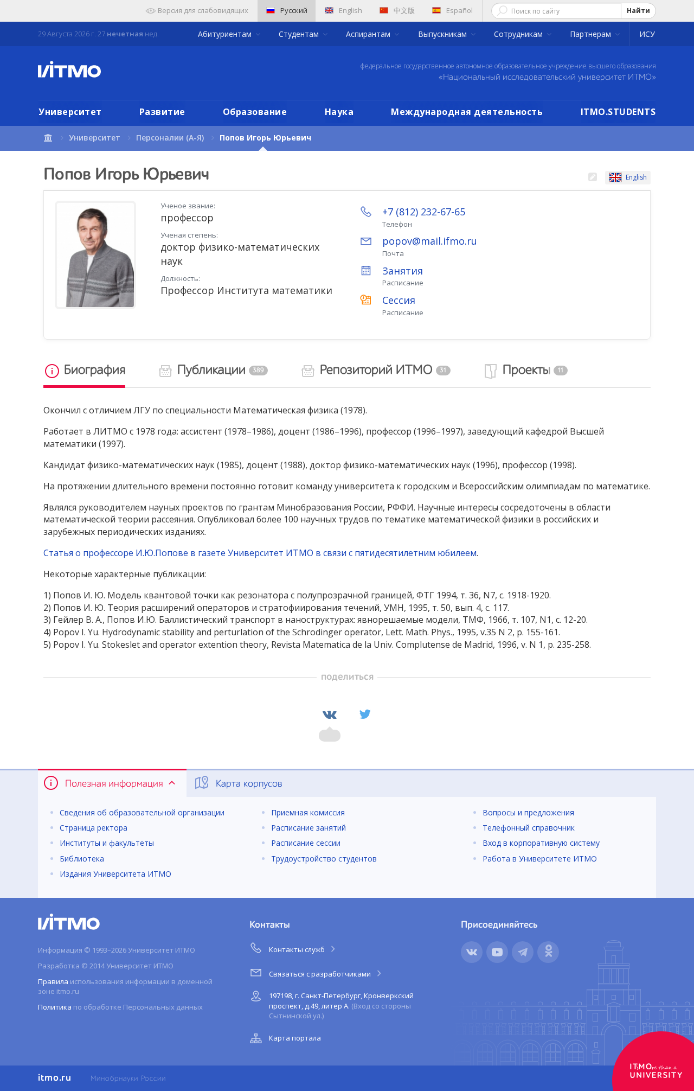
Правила (53, 981)
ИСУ (647, 34)
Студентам (300, 34)
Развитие (162, 112)
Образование (255, 112)
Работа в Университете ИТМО (540, 858)
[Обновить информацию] (592, 177)
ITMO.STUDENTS (618, 112)
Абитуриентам (226, 34)
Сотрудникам (519, 34)
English (350, 10)
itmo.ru (55, 1078)
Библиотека (82, 858)
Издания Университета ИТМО (115, 874)
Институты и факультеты (107, 843)
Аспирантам (369, 34)
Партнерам (591, 34)
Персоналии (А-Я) (170, 137)
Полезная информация (113, 784)
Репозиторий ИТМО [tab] (382, 370)
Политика (55, 1007)
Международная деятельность (467, 112)
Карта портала (295, 1038)
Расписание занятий (308, 827)
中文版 (404, 10)
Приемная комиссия (308, 812)
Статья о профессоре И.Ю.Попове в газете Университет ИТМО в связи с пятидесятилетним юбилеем (260, 553)
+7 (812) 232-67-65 (423, 211)
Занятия (402, 270)
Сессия (398, 300)
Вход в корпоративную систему (541, 843)
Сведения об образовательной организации (142, 812)
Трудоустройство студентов (324, 858)
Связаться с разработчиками (320, 974)
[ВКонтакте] (329, 714)
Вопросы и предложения (528, 812)
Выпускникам (443, 34)
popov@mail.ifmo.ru (429, 240)
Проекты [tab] (531, 370)
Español (459, 10)
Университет (70, 112)
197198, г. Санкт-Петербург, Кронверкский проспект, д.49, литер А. (341, 1005)
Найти (638, 10)
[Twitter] (365, 714)
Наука (339, 112)
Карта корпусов (247, 784)
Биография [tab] (93, 370)
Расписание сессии (305, 843)
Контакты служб (297, 949)
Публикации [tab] (219, 370)
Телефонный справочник (529, 827)
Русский (293, 10)
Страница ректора (93, 827)
